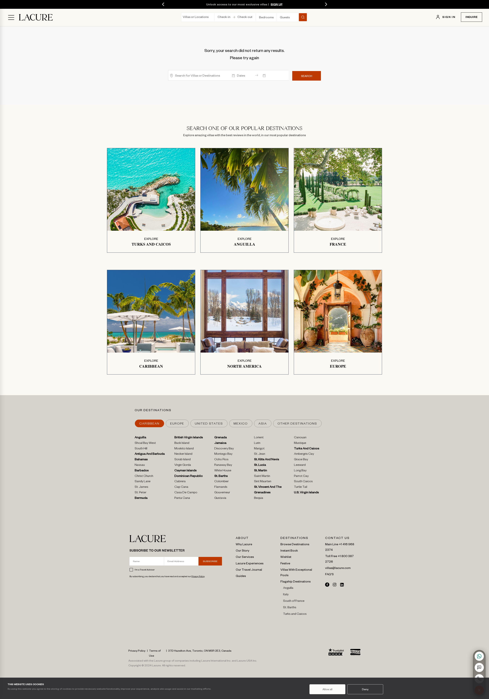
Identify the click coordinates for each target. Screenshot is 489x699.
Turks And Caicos (306, 449)
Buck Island (181, 443)
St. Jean (259, 454)
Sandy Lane (143, 482)
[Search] (303, 17)
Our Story (242, 550)
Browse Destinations (294, 544)
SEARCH (306, 76)
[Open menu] (11, 17)
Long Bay (300, 471)
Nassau (140, 465)
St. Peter (140, 493)
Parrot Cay (301, 476)
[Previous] (163, 4)
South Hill (141, 449)
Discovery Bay (224, 449)
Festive (285, 563)
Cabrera (180, 482)
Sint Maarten (262, 482)
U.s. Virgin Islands (306, 493)
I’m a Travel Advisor (145, 569)
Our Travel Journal (249, 569)
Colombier (221, 482)
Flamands (220, 487)
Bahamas (141, 460)
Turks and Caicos (295, 614)
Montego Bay (223, 454)
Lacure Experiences (249, 563)
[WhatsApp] (479, 656)
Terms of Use (155, 653)
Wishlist (285, 556)
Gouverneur (222, 493)
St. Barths (221, 476)
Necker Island (183, 454)
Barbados (142, 471)
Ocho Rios (221, 460)
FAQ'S (329, 574)
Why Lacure (244, 544)
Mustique (300, 443)
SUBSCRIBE (210, 561)
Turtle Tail (300, 487)
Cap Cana (181, 487)
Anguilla (140, 438)
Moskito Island (184, 449)
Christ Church (144, 476)
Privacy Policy (198, 576)
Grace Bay (301, 460)
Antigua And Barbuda (150, 454)
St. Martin (260, 471)
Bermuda (141, 498)
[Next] (325, 4)
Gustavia (220, 498)
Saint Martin (262, 476)
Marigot (259, 449)
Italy (286, 595)
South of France (293, 601)
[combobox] (175, 75)
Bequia (258, 498)
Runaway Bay (223, 465)
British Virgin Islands (188, 438)
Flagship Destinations (295, 581)
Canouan (300, 438)
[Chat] (479, 667)
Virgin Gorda (182, 465)
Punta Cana (182, 498)
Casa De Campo (185, 493)
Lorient (259, 438)
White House (222, 471)
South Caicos (303, 482)
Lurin (257, 443)
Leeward (300, 465)
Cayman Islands (185, 471)
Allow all (327, 689)
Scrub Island (182, 460)
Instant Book (289, 550)
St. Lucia (260, 465)
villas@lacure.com (338, 568)
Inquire (472, 17)
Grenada (220, 438)
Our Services (245, 556)
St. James (141, 487)
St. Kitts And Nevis (266, 460)
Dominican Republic (188, 476)
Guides (241, 576)
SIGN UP (277, 4)
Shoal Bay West (145, 443)
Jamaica (220, 443)
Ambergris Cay (304, 454)
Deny (365, 689)
